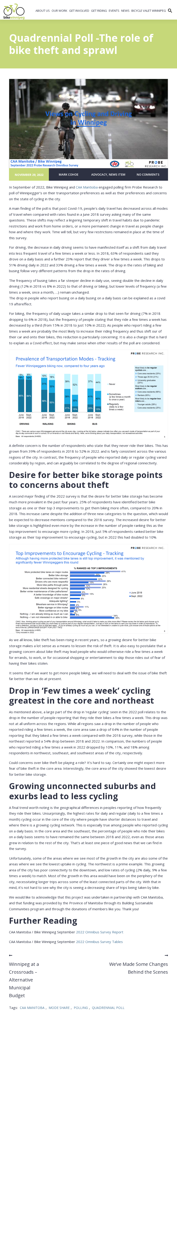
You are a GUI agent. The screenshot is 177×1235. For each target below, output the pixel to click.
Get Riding (99, 11)
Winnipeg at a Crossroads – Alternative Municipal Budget (24, 980)
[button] (170, 11)
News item (117, 174)
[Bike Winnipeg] (14, 11)
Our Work (59, 11)
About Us (42, 11)
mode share (59, 1007)
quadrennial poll (108, 1007)
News (125, 11)
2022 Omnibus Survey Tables (99, 941)
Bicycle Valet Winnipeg (148, 11)
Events (114, 11)
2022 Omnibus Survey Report (99, 932)
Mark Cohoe (68, 174)
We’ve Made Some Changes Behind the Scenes (138, 968)
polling (81, 1007)
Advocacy (99, 174)
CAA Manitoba (32, 1007)
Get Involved (79, 11)
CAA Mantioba (87, 187)
